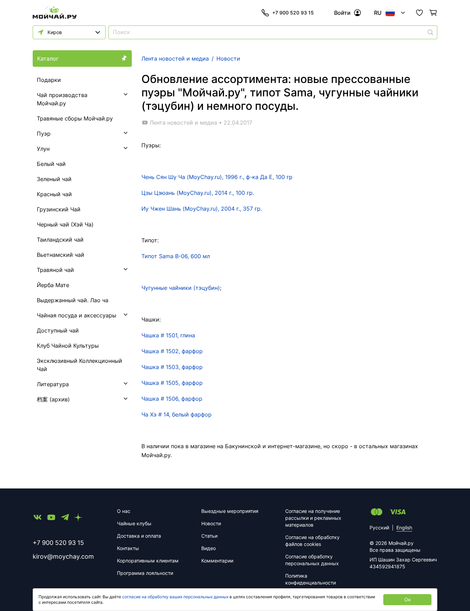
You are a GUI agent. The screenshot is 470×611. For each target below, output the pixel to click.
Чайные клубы (134, 523)
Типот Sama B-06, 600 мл (175, 256)
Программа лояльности (145, 573)
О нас (123, 511)
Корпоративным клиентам (148, 560)
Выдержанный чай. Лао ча (72, 300)
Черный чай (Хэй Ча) (65, 224)
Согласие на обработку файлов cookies (312, 540)
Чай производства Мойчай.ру (62, 99)
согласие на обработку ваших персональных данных (175, 596)
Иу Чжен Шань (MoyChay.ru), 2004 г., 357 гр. (201, 208)
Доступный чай (58, 330)
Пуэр (44, 133)
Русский (379, 527)
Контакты (128, 548)
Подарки (49, 79)
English (404, 527)
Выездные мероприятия (229, 511)
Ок (407, 599)
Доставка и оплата (139, 536)
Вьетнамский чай (60, 254)
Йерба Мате (53, 285)
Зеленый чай (54, 179)
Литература (53, 384)
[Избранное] (419, 13)
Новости (211, 523)
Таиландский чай (60, 239)
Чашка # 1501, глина (168, 335)
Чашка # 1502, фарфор (172, 351)
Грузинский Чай (59, 209)
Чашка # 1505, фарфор (172, 382)
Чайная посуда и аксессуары (76, 315)
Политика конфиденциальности (310, 579)
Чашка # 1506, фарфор (171, 398)
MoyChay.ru (216, 176)
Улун (43, 148)
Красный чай (54, 194)
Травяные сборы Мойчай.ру (75, 118)
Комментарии (217, 560)
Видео (208, 548)
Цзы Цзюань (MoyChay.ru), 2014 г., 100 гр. (197, 192)
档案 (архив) (53, 399)
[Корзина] (433, 13)
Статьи (209, 536)
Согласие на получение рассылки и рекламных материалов (313, 518)
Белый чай (51, 163)
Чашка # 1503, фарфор (172, 367)
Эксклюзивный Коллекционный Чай (79, 364)
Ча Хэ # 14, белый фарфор (176, 414)
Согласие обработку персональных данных (312, 560)
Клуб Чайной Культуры (68, 345)
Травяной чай (55, 269)
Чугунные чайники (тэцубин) (180, 287)
